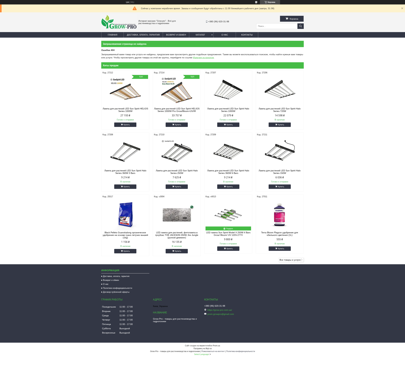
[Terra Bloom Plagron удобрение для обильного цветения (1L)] (279, 214)
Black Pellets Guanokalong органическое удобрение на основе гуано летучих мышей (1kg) (125, 235)
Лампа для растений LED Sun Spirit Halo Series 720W (280, 109)
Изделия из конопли (203, 57)
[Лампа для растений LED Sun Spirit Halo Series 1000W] (228, 91)
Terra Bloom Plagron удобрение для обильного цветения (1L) (279, 233)
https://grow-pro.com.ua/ (219, 310)
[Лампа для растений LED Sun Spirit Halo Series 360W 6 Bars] (228, 152)
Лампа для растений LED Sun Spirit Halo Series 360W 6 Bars (228, 171)
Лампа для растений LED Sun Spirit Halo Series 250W (177, 171)
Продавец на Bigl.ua (202, 348)
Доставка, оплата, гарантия (143, 35)
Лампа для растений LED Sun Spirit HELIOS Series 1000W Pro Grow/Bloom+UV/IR (176, 109)
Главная (112, 35)
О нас (224, 35)
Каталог (200, 35)
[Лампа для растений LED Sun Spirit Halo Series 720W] (279, 91)
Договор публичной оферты (116, 292)
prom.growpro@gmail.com (220, 314)
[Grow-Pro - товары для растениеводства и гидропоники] (119, 29)
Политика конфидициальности (117, 288)
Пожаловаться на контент (213, 351)
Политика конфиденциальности (240, 351)
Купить (127, 125)
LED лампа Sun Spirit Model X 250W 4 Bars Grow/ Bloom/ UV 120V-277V (228, 233)
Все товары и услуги (290, 260)
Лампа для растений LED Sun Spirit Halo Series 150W (280, 171)
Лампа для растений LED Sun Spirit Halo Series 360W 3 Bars (125, 171)
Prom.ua (216, 346)
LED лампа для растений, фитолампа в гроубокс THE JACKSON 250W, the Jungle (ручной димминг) (176, 235)
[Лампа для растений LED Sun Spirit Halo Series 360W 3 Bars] (125, 152)
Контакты (247, 35)
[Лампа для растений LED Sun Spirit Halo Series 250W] (176, 152)
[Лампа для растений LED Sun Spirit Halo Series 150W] (279, 152)
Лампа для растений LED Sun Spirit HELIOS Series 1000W (125, 109)
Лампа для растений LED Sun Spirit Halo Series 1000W (228, 109)
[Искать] (300, 26)
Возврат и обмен (176, 35)
